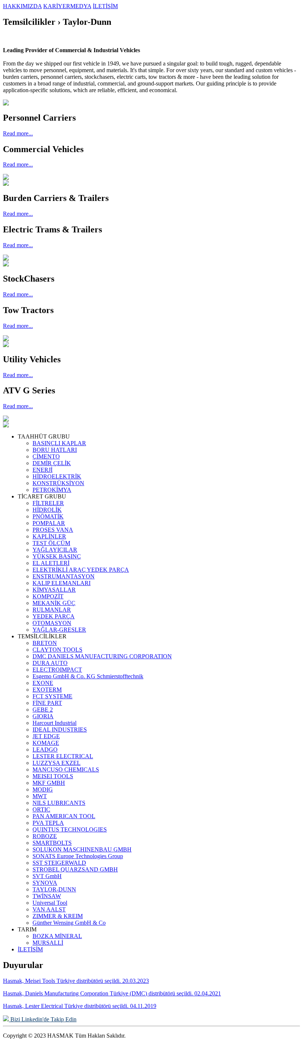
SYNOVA (45, 883)
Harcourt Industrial (54, 723)
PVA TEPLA (48, 823)
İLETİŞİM (105, 6)
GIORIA (43, 716)
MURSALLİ (48, 943)
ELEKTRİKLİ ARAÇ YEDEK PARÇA (81, 570)
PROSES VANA (53, 530)
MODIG (43, 789)
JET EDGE (46, 736)
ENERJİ (42, 470)
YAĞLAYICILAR (55, 550)
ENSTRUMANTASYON (64, 576)
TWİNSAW (47, 896)
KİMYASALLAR (54, 590)
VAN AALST (49, 909)
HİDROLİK (47, 510)
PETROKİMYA (52, 490)
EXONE (43, 683)
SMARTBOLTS (52, 843)
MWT (40, 796)
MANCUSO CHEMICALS (66, 769)
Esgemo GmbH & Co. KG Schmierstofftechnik (88, 676)
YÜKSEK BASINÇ (57, 556)
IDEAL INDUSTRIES (60, 729)
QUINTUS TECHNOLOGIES (70, 829)
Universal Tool (50, 903)
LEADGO (45, 749)
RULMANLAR (52, 609)
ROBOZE (45, 836)
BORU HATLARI (55, 450)
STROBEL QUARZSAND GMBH (75, 869)
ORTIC (41, 809)
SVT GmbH (47, 876)
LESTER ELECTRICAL (63, 756)
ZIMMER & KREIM (58, 916)
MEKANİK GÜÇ (54, 603)
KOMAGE (46, 743)
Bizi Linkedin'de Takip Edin (42, 1019)
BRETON (45, 643)
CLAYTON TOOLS (57, 649)
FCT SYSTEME (52, 696)
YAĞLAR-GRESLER (59, 629)
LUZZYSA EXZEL (57, 763)
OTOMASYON (52, 623)
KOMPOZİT (48, 596)
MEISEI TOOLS (53, 776)
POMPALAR (49, 523)
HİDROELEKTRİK (57, 476)
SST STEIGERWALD (59, 863)
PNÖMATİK (48, 516)
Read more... (18, 133)
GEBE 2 (43, 709)
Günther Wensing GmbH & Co (69, 923)
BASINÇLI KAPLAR (59, 443)
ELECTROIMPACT (57, 669)
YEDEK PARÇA (54, 616)
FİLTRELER (48, 503)
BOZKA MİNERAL (57, 936)
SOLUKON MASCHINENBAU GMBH (82, 849)
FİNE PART (47, 703)
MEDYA (80, 6)
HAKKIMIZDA (22, 6)
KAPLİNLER (49, 536)
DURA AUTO (50, 663)
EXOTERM (47, 689)
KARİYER (56, 6)
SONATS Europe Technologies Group (78, 856)
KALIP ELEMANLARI (62, 583)
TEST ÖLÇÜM (51, 543)
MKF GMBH (49, 783)
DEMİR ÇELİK (52, 463)
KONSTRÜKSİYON (58, 483)
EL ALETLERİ (51, 563)
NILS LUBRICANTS (59, 803)
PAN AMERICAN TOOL (64, 816)
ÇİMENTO (46, 456)
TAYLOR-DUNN (54, 889)
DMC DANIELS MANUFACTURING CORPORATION (102, 656)
